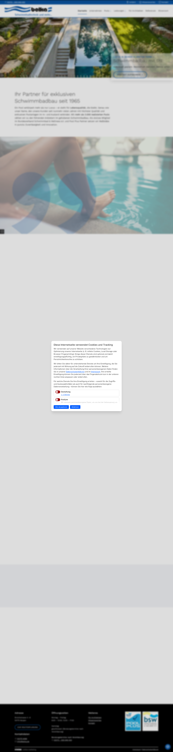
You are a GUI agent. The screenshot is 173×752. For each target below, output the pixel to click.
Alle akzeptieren (61, 407)
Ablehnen (75, 407)
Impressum (95, 372)
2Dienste (65, 395)
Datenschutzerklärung (75, 372)
